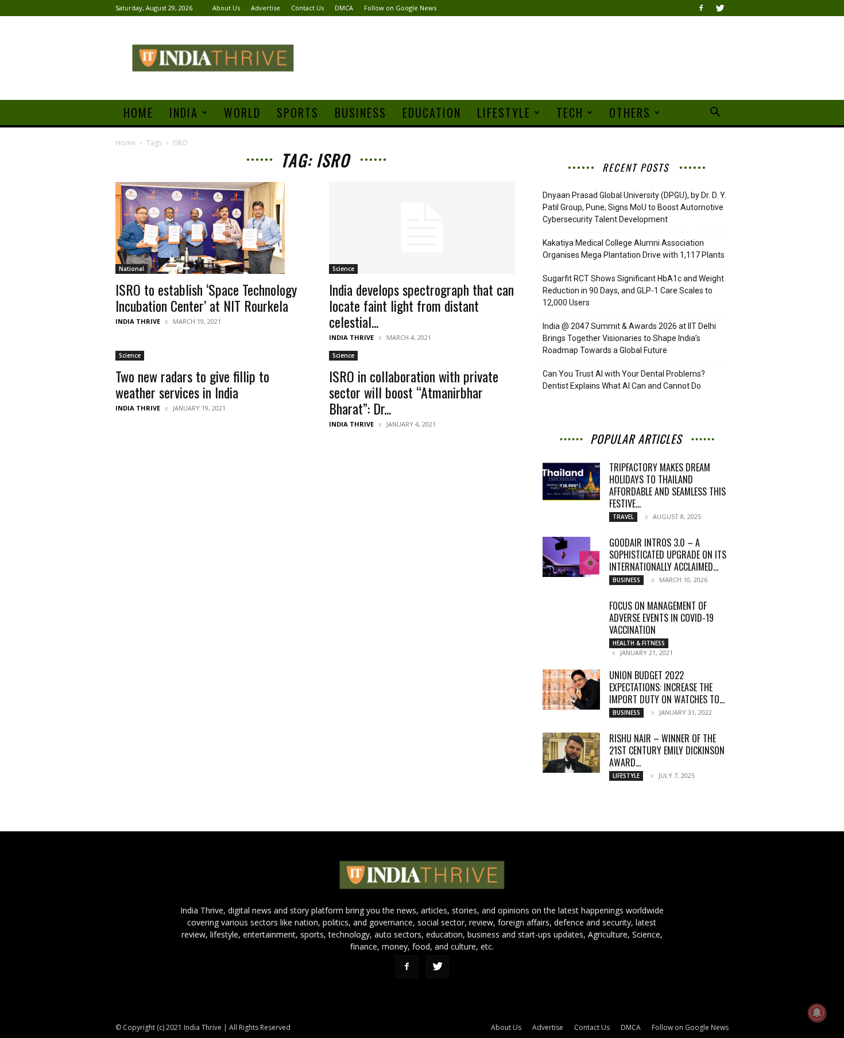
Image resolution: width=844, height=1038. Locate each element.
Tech (569, 112)
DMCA (344, 7)
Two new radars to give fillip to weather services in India (192, 384)
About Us (226, 7)
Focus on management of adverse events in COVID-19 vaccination (661, 618)
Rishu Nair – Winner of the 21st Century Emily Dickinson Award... (667, 750)
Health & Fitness (639, 643)
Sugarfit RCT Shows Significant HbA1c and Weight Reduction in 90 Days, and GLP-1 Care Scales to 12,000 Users (633, 290)
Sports (298, 112)
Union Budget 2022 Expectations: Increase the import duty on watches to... (667, 687)
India (183, 112)
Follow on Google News (400, 7)
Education (431, 112)
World (242, 112)
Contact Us (307, 7)
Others (630, 112)
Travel (623, 517)
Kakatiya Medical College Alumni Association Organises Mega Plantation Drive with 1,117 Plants (634, 249)
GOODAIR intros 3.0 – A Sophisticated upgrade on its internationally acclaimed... (667, 555)
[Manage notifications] (817, 1013)
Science (343, 269)
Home (138, 112)
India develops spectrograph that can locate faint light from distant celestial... (421, 305)
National (131, 269)
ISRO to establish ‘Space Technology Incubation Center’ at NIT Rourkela (206, 297)
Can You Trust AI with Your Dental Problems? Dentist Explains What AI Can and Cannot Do (624, 379)
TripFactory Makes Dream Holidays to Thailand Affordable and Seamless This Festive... (667, 485)
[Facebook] (701, 8)
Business (360, 112)
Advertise (265, 7)
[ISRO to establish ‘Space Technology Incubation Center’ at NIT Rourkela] (208, 228)
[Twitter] (720, 8)
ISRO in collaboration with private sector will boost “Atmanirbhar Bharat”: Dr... (413, 392)
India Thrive (137, 321)
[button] (715, 113)
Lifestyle (504, 112)
